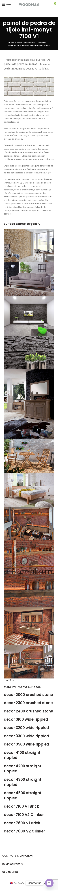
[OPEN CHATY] (49, 883)
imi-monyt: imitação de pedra (31, 42)
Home (11, 42)
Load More (9, 680)
